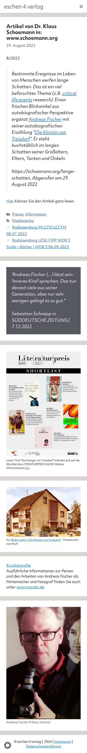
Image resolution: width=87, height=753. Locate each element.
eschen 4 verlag (23, 6)
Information (35, 214)
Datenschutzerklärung (43, 746)
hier (27, 468)
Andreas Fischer (45, 119)
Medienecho (23, 220)
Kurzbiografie (18, 565)
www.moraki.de (30, 587)
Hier (10, 201)
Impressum (62, 741)
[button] (7, 745)
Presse (17, 214)
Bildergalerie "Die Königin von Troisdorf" (36, 540)
